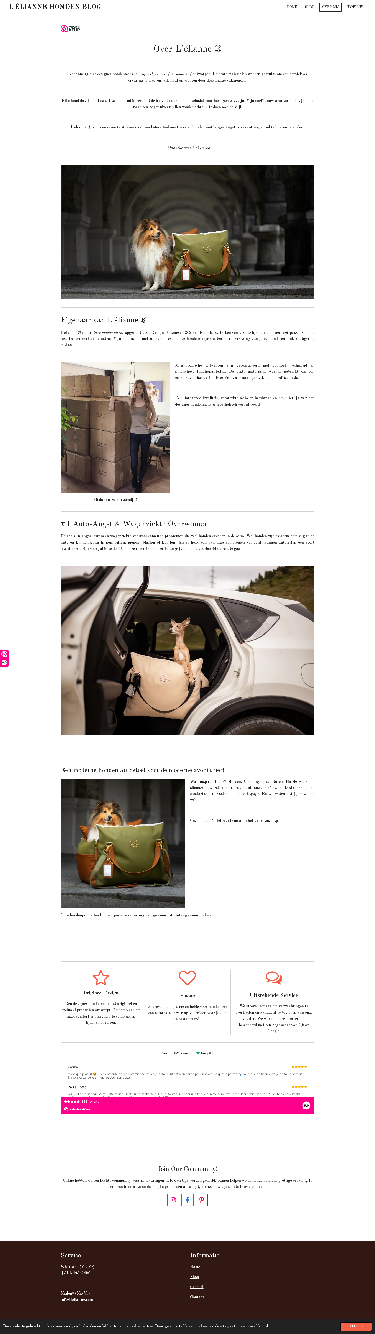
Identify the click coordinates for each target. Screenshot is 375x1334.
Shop (194, 1277)
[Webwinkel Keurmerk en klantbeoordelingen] (70, 30)
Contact (197, 1297)
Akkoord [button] (356, 1326)
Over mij (197, 1287)
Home (195, 1267)
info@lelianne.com (77, 1300)
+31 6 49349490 (75, 1273)
